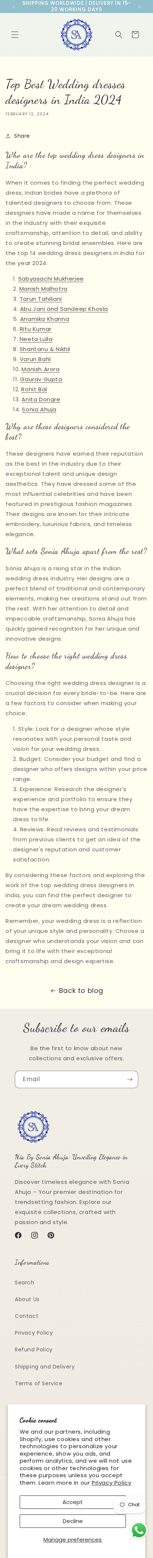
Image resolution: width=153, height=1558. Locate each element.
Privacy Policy (111, 1483)
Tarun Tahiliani (41, 299)
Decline (73, 1521)
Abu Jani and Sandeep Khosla (64, 309)
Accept (72, 1502)
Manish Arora (40, 369)
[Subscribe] (129, 1079)
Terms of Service (39, 1383)
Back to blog (81, 990)
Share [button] (22, 136)
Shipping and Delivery (45, 1366)
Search (25, 1282)
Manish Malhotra (43, 289)
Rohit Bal (34, 389)
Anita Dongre (41, 399)
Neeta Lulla (36, 339)
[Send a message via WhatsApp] (139, 1530)
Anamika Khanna (44, 319)
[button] (15, 34)
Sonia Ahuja (39, 409)
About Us (27, 1299)
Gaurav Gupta (41, 379)
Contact (26, 1316)
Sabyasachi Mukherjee (51, 279)
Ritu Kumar (36, 329)
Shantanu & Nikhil (45, 349)
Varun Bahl (35, 359)
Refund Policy (34, 1349)
